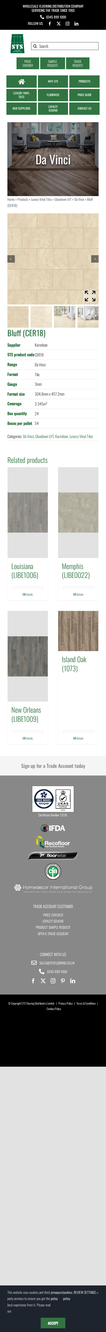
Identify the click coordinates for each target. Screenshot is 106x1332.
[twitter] (59, 24)
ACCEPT (53, 1323)
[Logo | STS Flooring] (17, 35)
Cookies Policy (54, 1009)
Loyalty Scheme (53, 921)
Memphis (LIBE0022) (76, 570)
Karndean (61, 436)
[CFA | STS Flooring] (53, 865)
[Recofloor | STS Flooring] (53, 837)
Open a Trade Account (53, 933)
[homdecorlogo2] (53, 885)
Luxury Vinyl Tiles (41, 199)
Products (23, 199)
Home (11, 199)
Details (29, 594)
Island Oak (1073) (74, 663)
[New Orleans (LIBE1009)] (28, 656)
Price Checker (53, 914)
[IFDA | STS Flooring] (53, 826)
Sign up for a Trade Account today (53, 765)
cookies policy (67, 1295)
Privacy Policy (65, 1003)
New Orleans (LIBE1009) (26, 714)
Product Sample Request (53, 927)
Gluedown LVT (63, 199)
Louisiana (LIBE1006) (24, 570)
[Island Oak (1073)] (78, 631)
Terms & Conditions (86, 1003)
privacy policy (55, 1295)
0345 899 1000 (56, 16)
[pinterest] (62, 980)
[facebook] (50, 24)
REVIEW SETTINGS (85, 1292)
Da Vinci (79, 199)
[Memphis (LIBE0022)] (78, 512)
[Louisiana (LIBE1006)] (28, 512)
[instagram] (68, 24)
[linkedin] (76, 24)
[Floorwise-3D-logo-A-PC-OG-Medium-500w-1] (53, 854)
